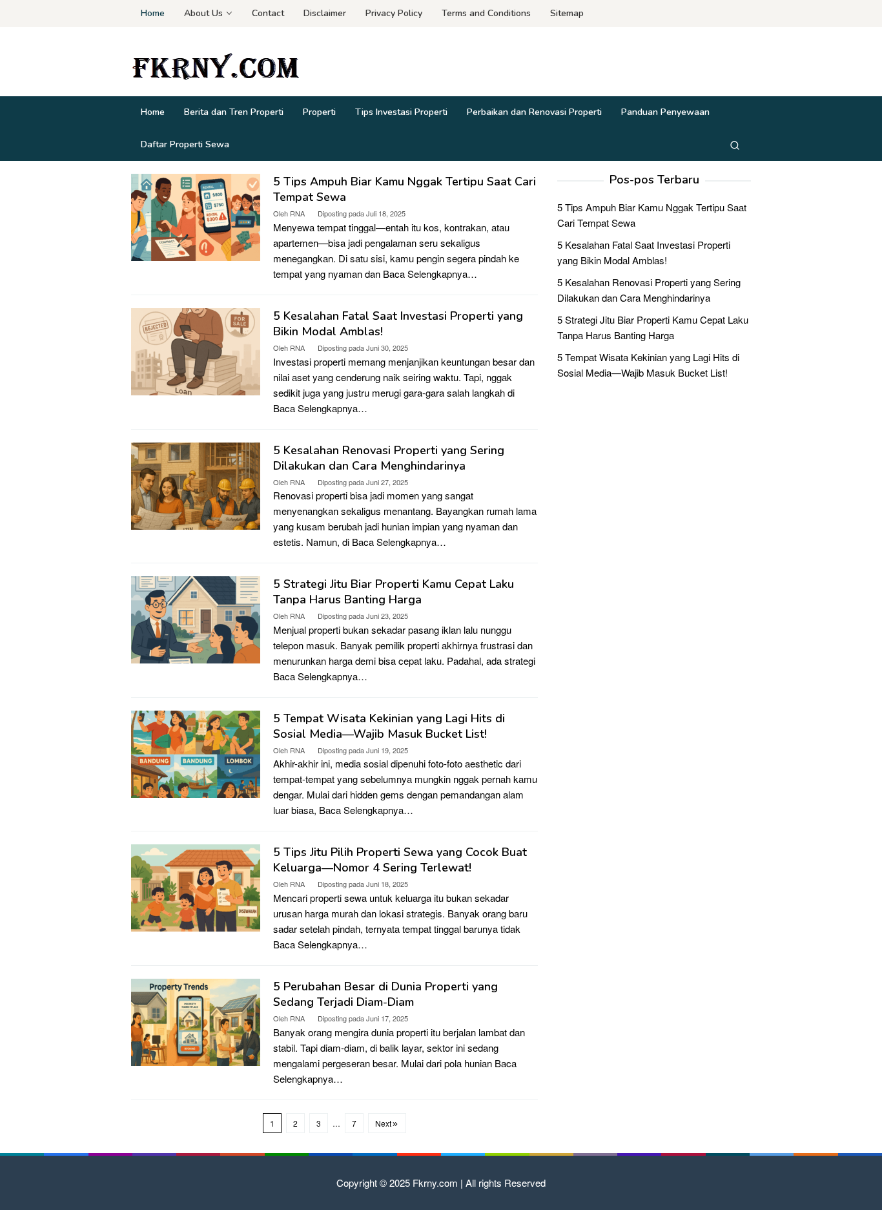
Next (383, 1123)
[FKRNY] (220, 65)
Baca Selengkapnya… (430, 273)
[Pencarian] (735, 145)
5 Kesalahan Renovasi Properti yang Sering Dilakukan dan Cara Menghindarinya (388, 458)
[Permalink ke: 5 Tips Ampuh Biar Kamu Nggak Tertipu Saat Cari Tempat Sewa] (195, 216)
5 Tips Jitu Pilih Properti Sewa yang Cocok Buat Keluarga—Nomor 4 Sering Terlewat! (400, 859)
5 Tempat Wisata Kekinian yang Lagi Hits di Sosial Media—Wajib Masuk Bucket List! (389, 726)
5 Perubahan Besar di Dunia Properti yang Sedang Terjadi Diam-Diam (385, 994)
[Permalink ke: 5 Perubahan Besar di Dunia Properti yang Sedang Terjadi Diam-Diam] (195, 1020)
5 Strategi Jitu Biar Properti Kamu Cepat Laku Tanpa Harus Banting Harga (393, 591)
